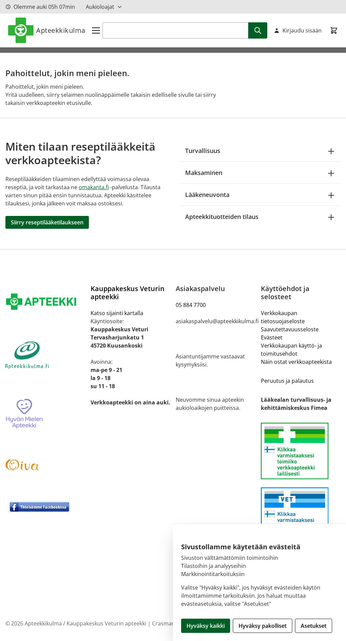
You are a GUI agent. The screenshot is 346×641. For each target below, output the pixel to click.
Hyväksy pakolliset (263, 625)
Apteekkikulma (60, 30)
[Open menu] (96, 30)
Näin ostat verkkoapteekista (296, 362)
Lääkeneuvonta (207, 195)
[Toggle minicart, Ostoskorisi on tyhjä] (333, 30)
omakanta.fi (94, 187)
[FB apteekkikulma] (45, 506)
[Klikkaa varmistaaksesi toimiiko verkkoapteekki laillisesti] (301, 515)
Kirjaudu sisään (302, 30)
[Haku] (257, 30)
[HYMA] (45, 414)
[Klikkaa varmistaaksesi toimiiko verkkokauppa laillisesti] (301, 451)
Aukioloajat (100, 6)
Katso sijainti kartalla (117, 313)
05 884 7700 (191, 305)
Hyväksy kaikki (206, 625)
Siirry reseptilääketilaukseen (47, 222)
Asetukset (313, 625)
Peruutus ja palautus (287, 380)
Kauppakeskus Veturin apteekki (128, 292)
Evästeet (271, 337)
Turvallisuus (202, 151)
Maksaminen (203, 173)
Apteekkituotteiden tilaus (221, 217)
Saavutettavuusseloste (290, 329)
